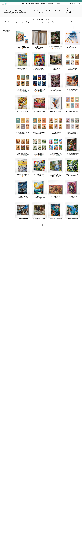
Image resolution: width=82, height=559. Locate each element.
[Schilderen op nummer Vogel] (55, 103)
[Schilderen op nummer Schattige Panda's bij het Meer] (72, 165)
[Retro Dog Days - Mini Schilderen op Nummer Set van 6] (39, 123)
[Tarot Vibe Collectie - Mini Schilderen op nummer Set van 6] (22, 80)
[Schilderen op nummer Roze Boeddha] (72, 187)
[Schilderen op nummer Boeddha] (55, 210)
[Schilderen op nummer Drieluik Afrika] (55, 187)
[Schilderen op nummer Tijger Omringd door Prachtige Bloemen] (55, 80)
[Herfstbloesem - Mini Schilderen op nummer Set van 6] (55, 123)
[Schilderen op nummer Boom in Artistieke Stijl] (39, 187)
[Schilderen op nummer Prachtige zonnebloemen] (22, 103)
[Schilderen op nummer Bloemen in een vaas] (55, 37)
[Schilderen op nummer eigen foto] (22, 37)
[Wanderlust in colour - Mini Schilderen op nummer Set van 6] (55, 144)
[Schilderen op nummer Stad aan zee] (72, 210)
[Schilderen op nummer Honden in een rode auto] (39, 103)
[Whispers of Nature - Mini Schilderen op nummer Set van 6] (39, 144)
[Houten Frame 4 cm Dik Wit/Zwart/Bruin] (39, 37)
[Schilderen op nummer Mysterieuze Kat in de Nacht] (22, 187)
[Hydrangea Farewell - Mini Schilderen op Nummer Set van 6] (72, 123)
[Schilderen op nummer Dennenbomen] (55, 59)
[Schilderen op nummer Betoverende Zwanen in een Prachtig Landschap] (55, 165)
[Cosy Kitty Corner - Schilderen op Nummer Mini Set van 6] (72, 59)
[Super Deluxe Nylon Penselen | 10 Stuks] (72, 37)
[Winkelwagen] (79, 3)
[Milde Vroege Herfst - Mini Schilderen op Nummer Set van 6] (22, 144)
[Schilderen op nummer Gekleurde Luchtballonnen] (39, 165)
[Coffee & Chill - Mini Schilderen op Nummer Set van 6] (22, 123)
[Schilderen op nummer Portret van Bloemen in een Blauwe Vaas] (72, 144)
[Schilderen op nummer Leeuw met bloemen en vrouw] (72, 80)
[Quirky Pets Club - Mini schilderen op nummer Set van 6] (72, 103)
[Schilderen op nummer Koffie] (22, 210)
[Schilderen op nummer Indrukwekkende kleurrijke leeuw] (39, 59)
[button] (28, 3)
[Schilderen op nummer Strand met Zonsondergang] (22, 165)
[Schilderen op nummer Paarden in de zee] (39, 210)
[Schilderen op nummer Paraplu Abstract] (22, 59)
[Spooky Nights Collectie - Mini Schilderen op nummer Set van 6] (39, 80)
